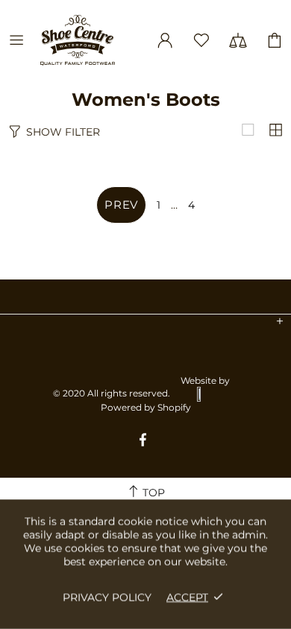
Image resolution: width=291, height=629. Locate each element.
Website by (205, 380)
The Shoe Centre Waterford (88, 40)
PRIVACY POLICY (107, 597)
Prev (121, 204)
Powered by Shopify (146, 407)
